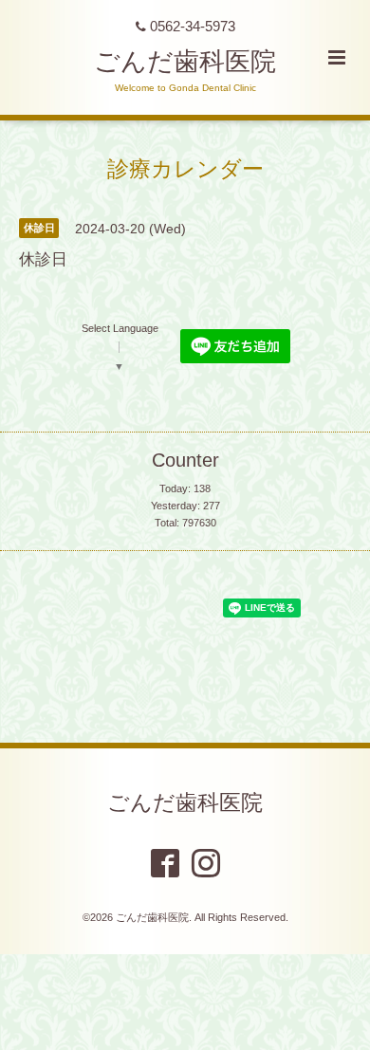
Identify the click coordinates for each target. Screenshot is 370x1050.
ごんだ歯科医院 (185, 61)
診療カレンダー (185, 168)
